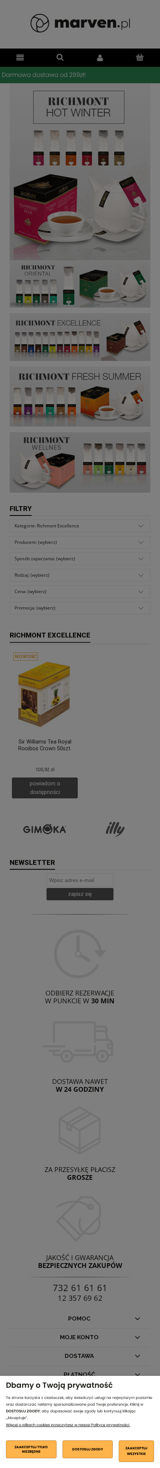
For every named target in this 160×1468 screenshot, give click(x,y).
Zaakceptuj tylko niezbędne (31, 1449)
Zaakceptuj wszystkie (136, 1451)
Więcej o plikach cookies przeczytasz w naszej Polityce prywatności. (68, 1425)
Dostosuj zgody (87, 1449)
